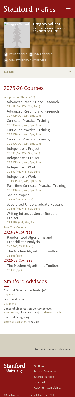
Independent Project (23, 148)
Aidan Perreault (51, 312)
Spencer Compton (15, 321)
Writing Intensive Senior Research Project (33, 215)
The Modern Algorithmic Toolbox (33, 251)
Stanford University (19, 368)
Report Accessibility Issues (52, 349)
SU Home (39, 366)
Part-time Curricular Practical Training (36, 185)
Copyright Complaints (47, 387)
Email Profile (43, 54)
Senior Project (18, 194)
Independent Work (21, 167)
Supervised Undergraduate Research (36, 204)
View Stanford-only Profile (27, 60)
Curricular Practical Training (28, 120)
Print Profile (18, 54)
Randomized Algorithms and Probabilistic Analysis (29, 239)
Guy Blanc (10, 294)
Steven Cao (11, 312)
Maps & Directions (45, 371)
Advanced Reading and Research (33, 101)
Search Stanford (44, 377)
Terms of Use (42, 382)
